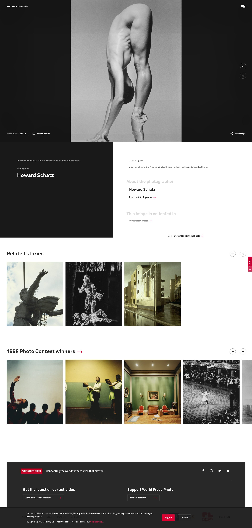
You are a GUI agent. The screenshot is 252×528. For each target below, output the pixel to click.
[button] (233, 254)
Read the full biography (140, 197)
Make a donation (138, 498)
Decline (184, 518)
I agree (168, 518)
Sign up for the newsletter (38, 498)
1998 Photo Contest (19, 6)
